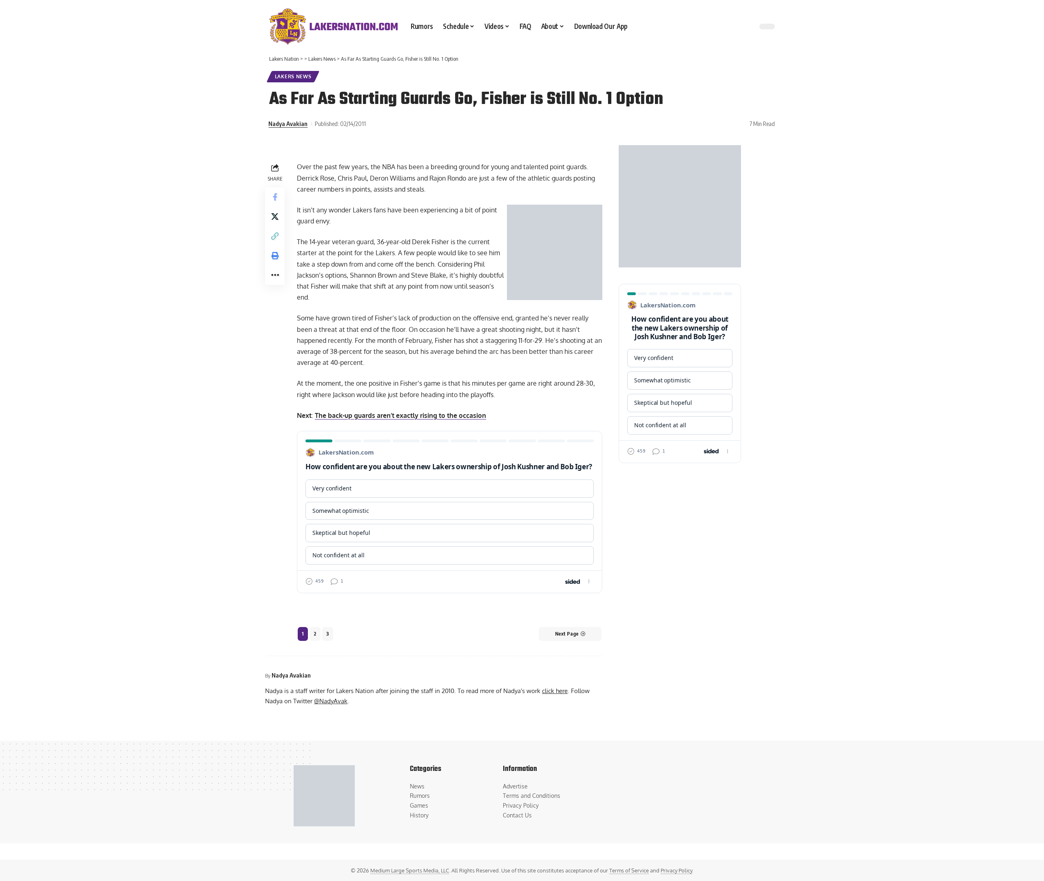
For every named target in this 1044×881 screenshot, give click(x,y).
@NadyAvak (330, 700)
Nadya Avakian (287, 123)
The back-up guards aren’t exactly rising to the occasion (400, 415)
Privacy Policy (676, 870)
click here (555, 690)
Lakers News (293, 76)
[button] (275, 236)
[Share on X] (275, 216)
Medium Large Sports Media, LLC (409, 870)
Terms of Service (629, 870)
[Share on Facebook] (275, 197)
